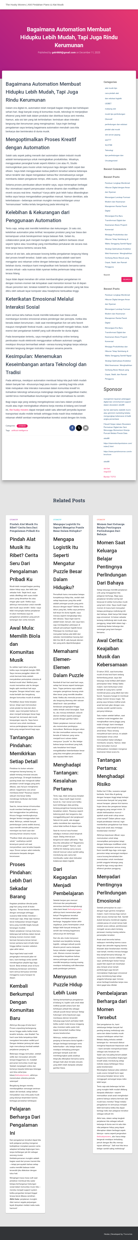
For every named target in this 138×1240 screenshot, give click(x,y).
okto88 (106, 438)
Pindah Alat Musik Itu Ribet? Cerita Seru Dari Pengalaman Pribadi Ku (24, 527)
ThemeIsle (127, 1234)
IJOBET (108, 103)
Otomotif (22, 426)
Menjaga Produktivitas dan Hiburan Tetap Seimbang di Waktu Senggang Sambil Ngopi (118, 239)
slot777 (108, 140)
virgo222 (107, 472)
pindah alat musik (112, 129)
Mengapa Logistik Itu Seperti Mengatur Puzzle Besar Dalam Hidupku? (68, 527)
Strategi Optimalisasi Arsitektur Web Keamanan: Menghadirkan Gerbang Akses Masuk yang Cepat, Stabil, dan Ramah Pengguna (118, 258)
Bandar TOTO (110, 477)
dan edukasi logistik (113, 98)
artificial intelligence (19, 430)
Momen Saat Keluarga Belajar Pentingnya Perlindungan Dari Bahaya (111, 529)
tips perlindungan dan (114, 155)
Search (107, 275)
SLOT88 (108, 145)
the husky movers (18, 409)
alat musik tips (111, 88)
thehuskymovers (22, 1075)
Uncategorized (111, 161)
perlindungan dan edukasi (116, 124)
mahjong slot (110, 109)
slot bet (107, 468)
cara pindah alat (112, 93)
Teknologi (109, 150)
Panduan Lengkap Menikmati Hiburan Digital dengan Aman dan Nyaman (117, 187)
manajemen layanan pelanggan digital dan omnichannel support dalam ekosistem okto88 (117, 402)
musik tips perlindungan (115, 114)
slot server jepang (112, 135)
